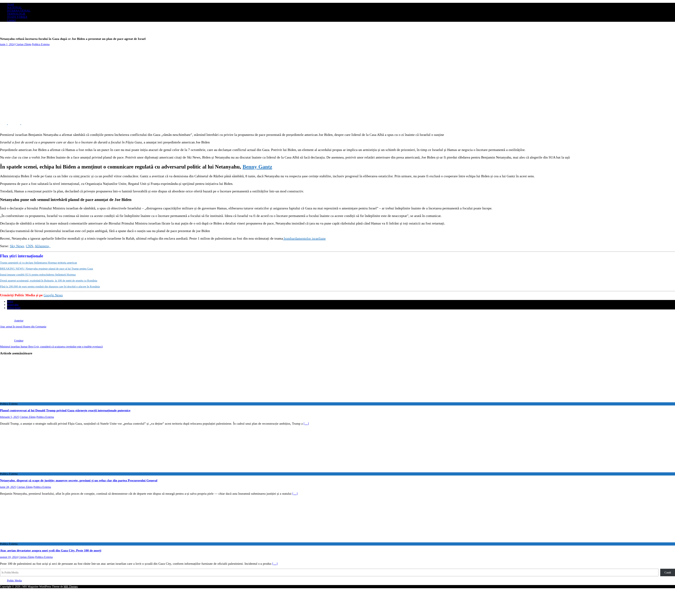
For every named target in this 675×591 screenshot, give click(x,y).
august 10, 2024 (9, 557)
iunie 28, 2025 (8, 487)
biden (10, 301)
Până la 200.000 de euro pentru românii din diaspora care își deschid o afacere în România (50, 286)
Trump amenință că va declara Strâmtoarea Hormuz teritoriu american (38, 262)
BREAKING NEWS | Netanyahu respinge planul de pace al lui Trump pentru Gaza (46, 268)
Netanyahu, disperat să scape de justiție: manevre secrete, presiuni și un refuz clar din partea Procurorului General (78, 480)
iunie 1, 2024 (7, 44)
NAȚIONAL (14, 7)
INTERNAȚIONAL (18, 10)
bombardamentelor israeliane (304, 238)
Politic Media (14, 580)
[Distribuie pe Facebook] (4, 123)
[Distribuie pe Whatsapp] (29, 123)
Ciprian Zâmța (23, 44)
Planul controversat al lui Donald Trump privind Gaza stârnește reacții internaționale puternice (65, 410)
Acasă (10, 4)
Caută (667, 572)
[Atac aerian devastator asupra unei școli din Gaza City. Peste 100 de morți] (28, 540)
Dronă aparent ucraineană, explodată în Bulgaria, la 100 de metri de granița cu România (48, 280)
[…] (306, 423)
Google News (53, 295)
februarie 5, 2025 (9, 416)
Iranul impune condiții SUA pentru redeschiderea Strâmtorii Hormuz (38, 274)
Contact (11, 20)
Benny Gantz (257, 167)
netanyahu (12, 304)
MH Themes (71, 586)
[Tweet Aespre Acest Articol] (17, 123)
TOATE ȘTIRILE (17, 16)
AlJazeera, (42, 246)
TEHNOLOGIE (16, 13)
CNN (29, 246)
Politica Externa (41, 44)
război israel (13, 307)
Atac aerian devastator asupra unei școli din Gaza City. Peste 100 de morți (50, 550)
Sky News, (17, 246)
